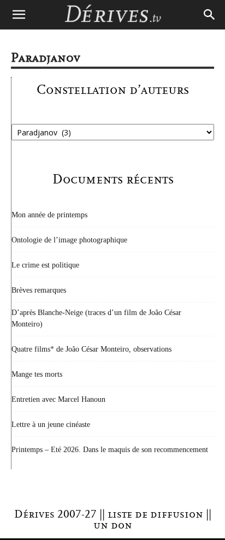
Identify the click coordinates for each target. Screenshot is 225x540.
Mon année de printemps (49, 215)
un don (112, 525)
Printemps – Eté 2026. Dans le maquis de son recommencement (109, 450)
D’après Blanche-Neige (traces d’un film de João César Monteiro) (96, 318)
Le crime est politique (45, 265)
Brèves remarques (38, 290)
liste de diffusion (155, 514)
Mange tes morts (36, 374)
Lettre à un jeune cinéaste (50, 424)
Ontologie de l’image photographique (69, 240)
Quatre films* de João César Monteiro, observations (91, 349)
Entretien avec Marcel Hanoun (58, 399)
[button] (18, 14)
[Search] (209, 14)
